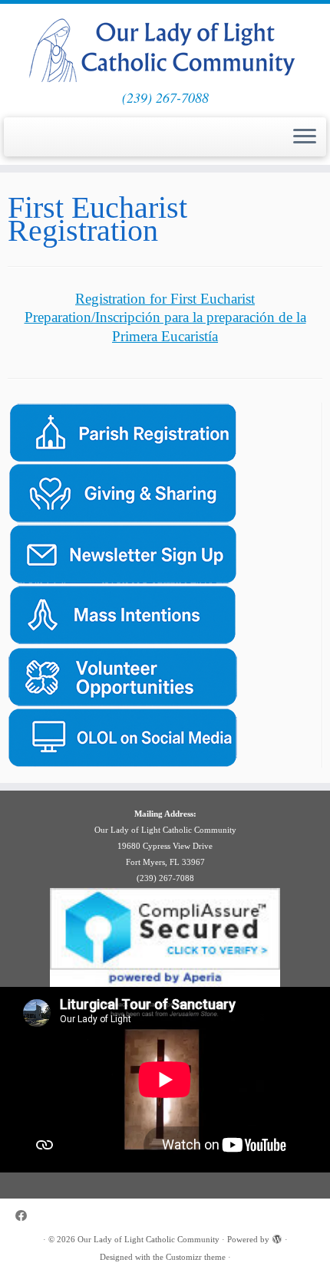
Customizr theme (196, 1256)
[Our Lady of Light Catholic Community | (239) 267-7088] (165, 47)
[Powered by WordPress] (277, 1237)
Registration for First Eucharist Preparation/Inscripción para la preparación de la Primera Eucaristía (165, 317)
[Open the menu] (304, 137)
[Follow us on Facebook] (25, 1216)
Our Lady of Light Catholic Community (148, 1239)
